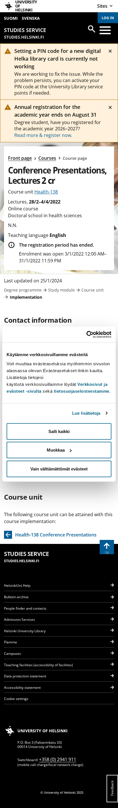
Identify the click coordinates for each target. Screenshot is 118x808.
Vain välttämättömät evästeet (59, 468)
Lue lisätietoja (86, 413)
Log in (108, 17)
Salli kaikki (59, 431)
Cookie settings (16, 698)
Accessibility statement (22, 687)
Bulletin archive (16, 596)
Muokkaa (56, 450)
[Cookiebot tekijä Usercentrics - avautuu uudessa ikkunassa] (86, 334)
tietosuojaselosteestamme (81, 390)
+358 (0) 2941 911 (57, 759)
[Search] (91, 28)
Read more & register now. (43, 135)
